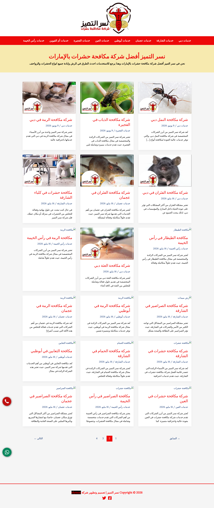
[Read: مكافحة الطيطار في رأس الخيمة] (182, 229)
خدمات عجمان (143, 40)
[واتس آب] (7, 452)
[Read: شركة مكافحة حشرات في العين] (182, 387)
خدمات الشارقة (164, 40)
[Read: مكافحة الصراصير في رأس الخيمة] (125, 387)
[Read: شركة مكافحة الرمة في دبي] (49, 97)
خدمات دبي (185, 40)
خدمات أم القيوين (58, 40)
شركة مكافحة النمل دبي (169, 119)
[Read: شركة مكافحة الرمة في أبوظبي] (126, 297)
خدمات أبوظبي (122, 40)
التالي (38, 438)
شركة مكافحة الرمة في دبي (51, 119)
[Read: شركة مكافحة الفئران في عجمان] (106, 170)
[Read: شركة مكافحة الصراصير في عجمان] (66, 387)
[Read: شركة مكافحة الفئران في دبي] (164, 170)
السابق (175, 438)
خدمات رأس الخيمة (33, 40)
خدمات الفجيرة (82, 40)
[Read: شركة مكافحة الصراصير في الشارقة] (184, 297)
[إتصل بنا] (7, 401)
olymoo (76, 492)
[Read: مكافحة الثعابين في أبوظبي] (67, 342)
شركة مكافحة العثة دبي (112, 265)
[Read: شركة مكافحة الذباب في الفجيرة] (106, 97)
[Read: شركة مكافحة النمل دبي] (164, 97)
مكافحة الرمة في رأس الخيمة (49, 237)
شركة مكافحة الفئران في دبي (165, 192)
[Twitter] (104, 498)
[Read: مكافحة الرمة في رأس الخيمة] (68, 229)
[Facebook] (110, 498)
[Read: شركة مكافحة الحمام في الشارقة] (125, 342)
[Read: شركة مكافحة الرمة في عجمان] (68, 297)
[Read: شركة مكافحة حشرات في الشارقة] (182, 342)
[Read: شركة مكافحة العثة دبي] (106, 243)
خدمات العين (102, 40)
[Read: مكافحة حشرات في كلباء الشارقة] (49, 170)
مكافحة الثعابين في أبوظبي (51, 350)
